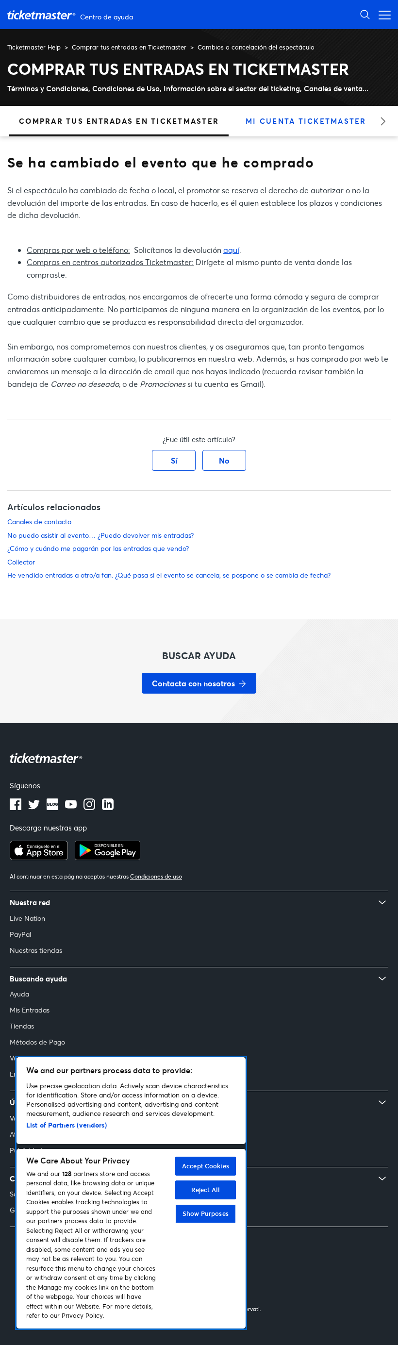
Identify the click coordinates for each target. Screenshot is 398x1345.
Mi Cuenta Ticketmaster (306, 121)
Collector (21, 561)
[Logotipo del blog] (52, 807)
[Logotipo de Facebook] (15, 807)
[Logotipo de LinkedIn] (108, 807)
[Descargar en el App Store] (39, 857)
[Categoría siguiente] (380, 121)
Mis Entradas (30, 1009)
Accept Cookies (205, 1166)
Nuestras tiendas (36, 950)
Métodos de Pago (37, 1041)
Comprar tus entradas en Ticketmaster (129, 47)
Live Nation (27, 918)
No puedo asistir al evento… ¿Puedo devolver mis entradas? (100, 535)
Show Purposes (205, 1213)
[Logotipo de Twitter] (34, 807)
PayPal (20, 934)
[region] (131, 1192)
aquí (231, 250)
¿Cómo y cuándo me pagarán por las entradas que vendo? (98, 548)
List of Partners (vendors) (66, 1124)
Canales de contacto (39, 521)
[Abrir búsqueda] (365, 14)
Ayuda (19, 993)
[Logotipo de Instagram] (89, 807)
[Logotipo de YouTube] (71, 807)
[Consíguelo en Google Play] (107, 857)
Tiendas (22, 1025)
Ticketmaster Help (34, 47)
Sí (174, 460)
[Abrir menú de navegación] (382, 14)
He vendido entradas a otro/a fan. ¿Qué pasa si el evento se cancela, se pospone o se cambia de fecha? (169, 575)
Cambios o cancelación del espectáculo (256, 47)
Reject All (205, 1189)
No (224, 460)
